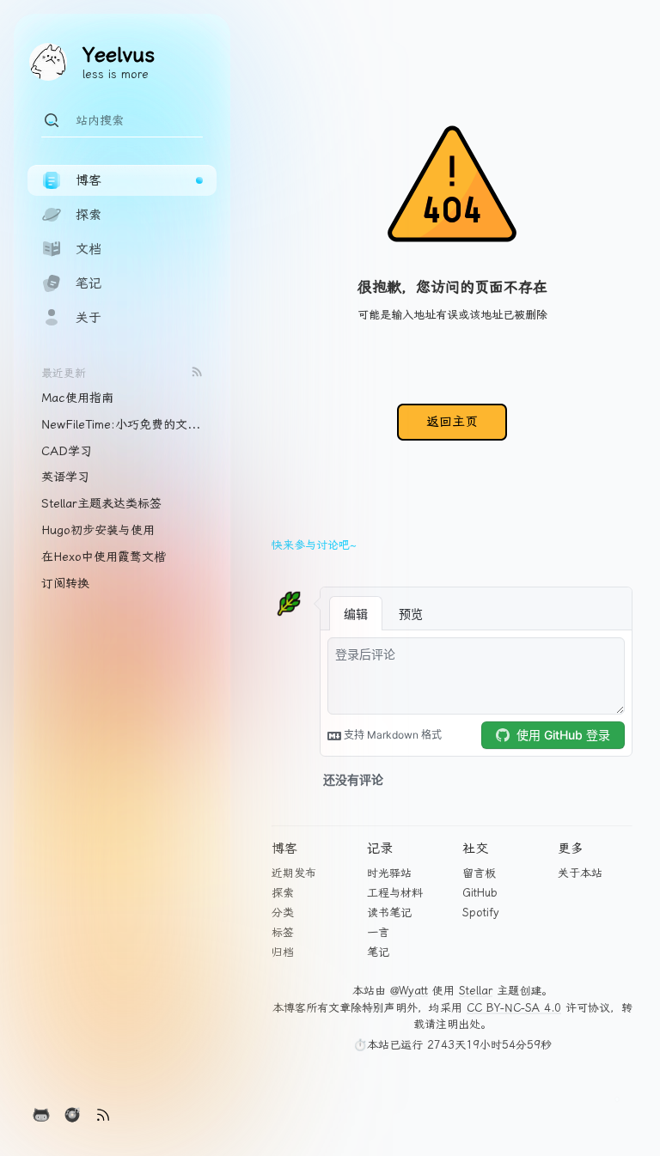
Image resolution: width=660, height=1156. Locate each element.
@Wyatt (409, 990)
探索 (283, 892)
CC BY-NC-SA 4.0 (514, 1007)
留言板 (479, 873)
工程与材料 (395, 892)
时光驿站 (389, 873)
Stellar (475, 990)
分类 (283, 912)
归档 (283, 952)
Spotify (480, 912)
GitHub (480, 892)
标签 (283, 932)
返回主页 (452, 421)
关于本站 (580, 873)
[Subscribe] (197, 371)
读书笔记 (389, 912)
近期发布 (294, 873)
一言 (378, 932)
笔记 (378, 952)
